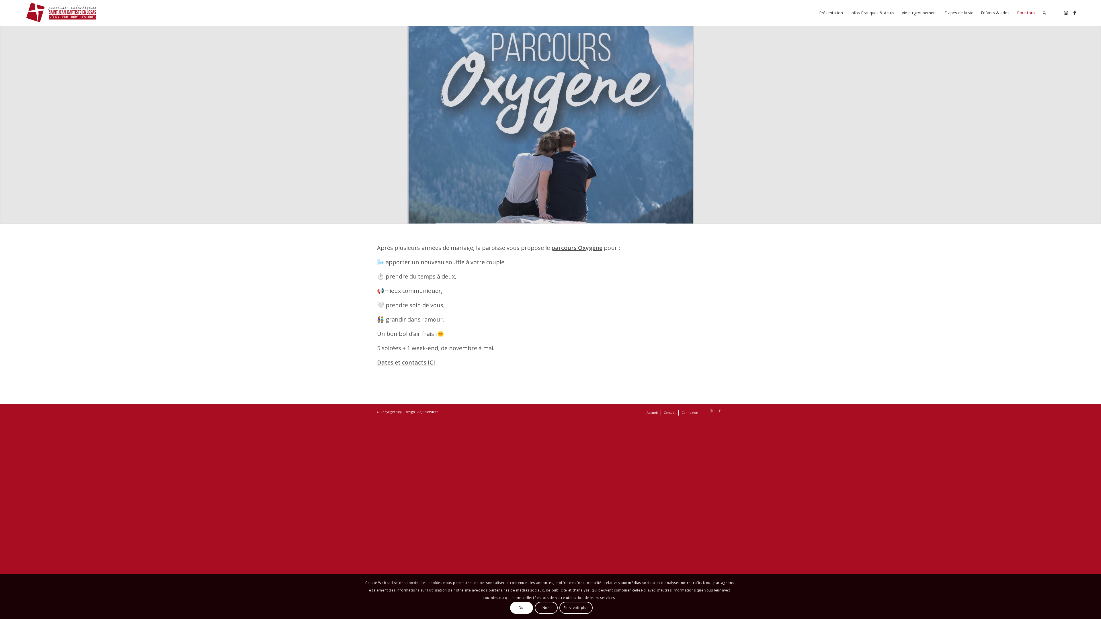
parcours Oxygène (576, 248)
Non (546, 607)
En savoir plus (576, 607)
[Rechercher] (1044, 13)
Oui (521, 607)
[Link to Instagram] (1066, 12)
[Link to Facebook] (1074, 12)
